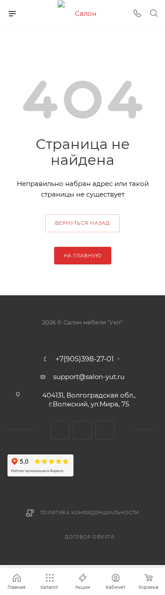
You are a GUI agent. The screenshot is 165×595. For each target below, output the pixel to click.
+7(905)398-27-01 (84, 359)
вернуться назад (82, 223)
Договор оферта (89, 537)
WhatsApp (104, 429)
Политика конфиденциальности (89, 513)
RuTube (82, 429)
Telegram (60, 429)
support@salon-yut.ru (89, 376)
